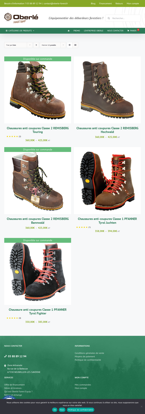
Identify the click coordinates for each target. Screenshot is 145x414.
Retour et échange (13, 394)
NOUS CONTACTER (115, 30)
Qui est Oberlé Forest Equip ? (18, 391)
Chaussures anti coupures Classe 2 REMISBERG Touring (38, 130)
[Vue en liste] (75, 45)
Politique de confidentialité (88, 359)
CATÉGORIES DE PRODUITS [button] (20, 30)
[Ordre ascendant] (36, 45)
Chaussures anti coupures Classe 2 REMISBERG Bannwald (38, 220)
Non (62, 410)
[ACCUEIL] (68, 30)
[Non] (141, 406)
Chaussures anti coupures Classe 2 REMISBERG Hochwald (107, 130)
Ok (55, 410)
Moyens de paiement (85, 356)
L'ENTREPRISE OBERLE (93, 30)
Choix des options (100, 90)
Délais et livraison (13, 388)
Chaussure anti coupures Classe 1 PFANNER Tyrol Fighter (38, 311)
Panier (134, 30)
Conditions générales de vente (89, 353)
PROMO (76, 30)
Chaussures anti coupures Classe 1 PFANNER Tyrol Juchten (107, 220)
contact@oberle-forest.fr (56, 3)
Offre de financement (14, 384)
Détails (37, 90)
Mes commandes (83, 384)
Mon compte (81, 388)
